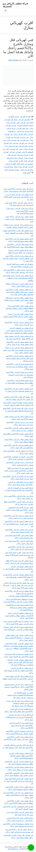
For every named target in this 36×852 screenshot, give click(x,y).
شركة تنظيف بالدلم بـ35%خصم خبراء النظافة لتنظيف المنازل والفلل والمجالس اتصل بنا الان (19, 308)
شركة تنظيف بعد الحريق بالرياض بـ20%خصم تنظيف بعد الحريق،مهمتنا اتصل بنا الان (18, 670)
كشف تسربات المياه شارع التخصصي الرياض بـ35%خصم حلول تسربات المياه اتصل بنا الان (19, 510)
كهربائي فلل (12, 155)
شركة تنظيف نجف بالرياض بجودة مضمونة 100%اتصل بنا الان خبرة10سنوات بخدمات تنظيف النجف (18, 687)
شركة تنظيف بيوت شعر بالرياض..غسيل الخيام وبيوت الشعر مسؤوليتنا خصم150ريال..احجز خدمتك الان (19, 703)
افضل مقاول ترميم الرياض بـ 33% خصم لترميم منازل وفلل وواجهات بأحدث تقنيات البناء (19, 219)
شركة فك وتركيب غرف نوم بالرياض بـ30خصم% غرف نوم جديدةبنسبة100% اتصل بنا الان (19, 717)
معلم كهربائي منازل (26, 170)
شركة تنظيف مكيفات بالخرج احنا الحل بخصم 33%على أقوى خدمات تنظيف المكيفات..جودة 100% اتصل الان (20, 662)
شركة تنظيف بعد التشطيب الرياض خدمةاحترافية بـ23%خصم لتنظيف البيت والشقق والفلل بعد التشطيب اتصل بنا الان (18, 330)
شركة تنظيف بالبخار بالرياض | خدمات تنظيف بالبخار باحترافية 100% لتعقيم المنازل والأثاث (18, 316)
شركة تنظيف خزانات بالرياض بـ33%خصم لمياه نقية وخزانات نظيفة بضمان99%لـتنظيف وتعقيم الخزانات (19, 593)
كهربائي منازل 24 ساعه (15, 158)
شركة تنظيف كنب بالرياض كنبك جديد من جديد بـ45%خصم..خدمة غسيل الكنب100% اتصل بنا (18, 197)
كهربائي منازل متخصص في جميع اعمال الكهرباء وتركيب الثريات (19, 164)
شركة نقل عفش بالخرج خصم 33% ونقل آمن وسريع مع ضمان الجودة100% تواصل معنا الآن (19, 555)
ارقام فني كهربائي (24, 119)
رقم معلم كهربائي (22, 128)
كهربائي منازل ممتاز (20, 167)
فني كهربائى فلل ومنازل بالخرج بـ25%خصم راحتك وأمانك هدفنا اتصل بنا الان (18, 48)
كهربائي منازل (28, 158)
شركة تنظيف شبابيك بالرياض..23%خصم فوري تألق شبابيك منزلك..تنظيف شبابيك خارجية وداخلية (19, 358)
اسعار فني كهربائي (11, 119)
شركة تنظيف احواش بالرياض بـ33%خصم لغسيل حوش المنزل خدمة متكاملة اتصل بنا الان (18, 523)
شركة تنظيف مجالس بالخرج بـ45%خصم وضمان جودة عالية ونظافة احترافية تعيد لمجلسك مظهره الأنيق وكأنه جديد (19, 292)
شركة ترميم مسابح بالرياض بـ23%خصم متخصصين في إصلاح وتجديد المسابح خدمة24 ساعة (19, 374)
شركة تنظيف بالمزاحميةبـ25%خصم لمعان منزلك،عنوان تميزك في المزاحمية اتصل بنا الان (18, 781)
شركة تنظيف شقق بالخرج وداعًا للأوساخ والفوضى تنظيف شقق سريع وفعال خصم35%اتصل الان (19, 607)
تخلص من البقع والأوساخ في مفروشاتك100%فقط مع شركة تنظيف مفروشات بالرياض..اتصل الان (20, 695)
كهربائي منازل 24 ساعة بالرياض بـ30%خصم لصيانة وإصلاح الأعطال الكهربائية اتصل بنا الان (18, 410)
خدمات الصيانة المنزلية (25, 125)
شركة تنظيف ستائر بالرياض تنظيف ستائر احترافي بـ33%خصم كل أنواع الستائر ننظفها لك (18, 678)
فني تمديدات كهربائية (21, 137)
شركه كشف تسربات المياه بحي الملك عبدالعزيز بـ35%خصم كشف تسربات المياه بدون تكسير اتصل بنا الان (18, 470)
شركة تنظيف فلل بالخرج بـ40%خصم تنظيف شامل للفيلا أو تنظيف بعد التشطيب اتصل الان (18, 233)
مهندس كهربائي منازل (11, 170)
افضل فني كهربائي (26, 122)
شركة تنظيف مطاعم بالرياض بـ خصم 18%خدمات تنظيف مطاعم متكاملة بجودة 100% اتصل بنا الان (19, 615)
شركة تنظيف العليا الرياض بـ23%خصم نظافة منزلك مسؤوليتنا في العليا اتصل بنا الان (19, 382)
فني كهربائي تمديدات (20, 143)
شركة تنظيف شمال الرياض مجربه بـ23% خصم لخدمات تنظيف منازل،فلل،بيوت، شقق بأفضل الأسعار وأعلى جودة (18, 350)
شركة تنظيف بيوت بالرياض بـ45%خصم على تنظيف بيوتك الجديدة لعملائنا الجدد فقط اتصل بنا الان (18, 795)
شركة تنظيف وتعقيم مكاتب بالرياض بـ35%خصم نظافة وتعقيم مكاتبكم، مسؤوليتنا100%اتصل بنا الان (21, 755)
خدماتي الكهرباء (14, 117)
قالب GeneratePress (15, 849)
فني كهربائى (24, 140)
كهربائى (18, 152)
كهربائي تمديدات (22, 155)
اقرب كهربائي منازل (12, 122)
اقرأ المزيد (29, 111)
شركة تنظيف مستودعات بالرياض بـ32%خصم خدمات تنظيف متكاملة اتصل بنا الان (18, 569)
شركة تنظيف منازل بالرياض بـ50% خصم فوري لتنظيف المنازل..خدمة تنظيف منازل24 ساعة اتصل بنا (18, 258)
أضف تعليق (27, 173)
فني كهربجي (14, 149)
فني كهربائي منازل (14, 146)
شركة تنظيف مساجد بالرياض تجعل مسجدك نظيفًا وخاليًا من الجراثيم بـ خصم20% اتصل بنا (18, 629)
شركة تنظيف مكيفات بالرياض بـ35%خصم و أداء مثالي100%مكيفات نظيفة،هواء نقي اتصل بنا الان (18, 577)
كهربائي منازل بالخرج (26, 161)
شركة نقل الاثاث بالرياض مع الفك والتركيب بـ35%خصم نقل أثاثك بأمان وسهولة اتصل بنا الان (18, 747)
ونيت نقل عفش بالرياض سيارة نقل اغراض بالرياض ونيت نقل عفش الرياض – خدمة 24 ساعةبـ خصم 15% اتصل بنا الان (18, 585)
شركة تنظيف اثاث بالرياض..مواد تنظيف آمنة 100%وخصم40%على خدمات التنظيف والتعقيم (18, 278)
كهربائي (12, 152)
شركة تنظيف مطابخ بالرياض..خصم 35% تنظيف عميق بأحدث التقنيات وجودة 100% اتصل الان (18, 300)
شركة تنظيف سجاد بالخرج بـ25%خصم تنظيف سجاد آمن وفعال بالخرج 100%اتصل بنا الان (18, 739)
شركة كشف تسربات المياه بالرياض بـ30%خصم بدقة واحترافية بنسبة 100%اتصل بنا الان (21, 725)
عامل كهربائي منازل (20, 134)
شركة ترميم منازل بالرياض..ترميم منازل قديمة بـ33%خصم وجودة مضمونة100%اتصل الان (19, 210)
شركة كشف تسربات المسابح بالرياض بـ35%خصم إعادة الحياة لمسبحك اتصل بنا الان (19, 490)
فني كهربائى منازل (13, 140)
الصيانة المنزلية (25, 117)
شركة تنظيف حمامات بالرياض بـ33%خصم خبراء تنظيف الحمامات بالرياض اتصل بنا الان (18, 391)
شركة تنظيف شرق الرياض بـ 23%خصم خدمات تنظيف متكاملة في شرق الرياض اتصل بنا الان (19, 366)
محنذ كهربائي (8, 167)
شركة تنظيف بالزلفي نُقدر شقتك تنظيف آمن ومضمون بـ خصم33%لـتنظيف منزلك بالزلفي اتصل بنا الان (19, 637)
